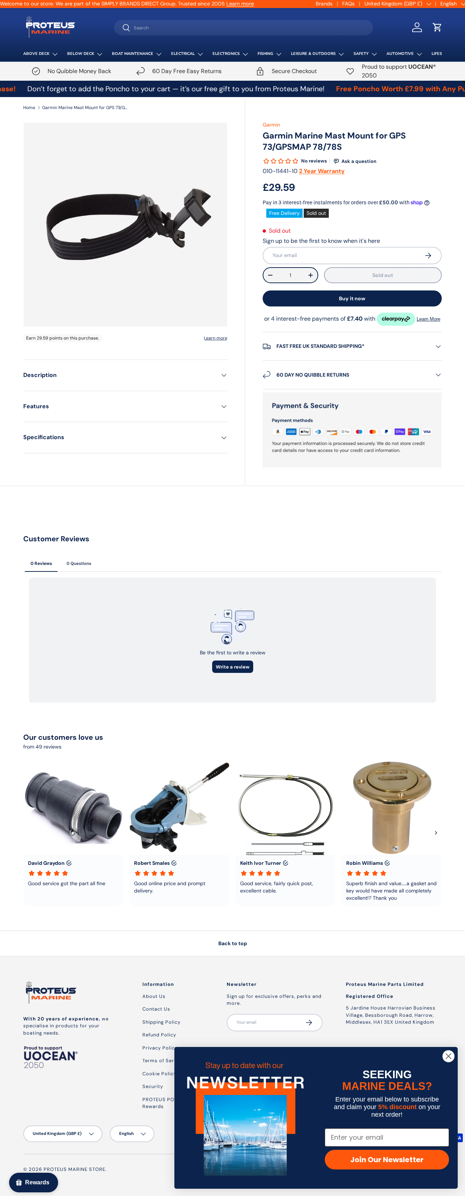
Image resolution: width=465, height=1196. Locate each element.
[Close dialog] (448, 1056)
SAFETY (361, 53)
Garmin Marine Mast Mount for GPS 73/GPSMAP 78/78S (85, 107)
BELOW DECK (80, 53)
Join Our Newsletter (387, 1160)
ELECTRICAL (183, 53)
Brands (324, 3)
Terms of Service (163, 1060)
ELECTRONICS (226, 53)
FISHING (265, 53)
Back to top (232, 943)
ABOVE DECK (36, 53)
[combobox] (243, 27)
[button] (437, 27)
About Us (154, 996)
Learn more (240, 3)
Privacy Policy (160, 1048)
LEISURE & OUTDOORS (313, 53)
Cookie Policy (159, 1074)
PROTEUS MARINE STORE (74, 1169)
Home (29, 107)
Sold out (382, 275)
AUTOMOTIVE (400, 53)
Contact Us (156, 1009)
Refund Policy (159, 1035)
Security (152, 1086)
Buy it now (352, 298)
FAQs (348, 3)
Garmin (271, 124)
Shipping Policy (161, 1022)
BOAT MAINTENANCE (132, 53)
